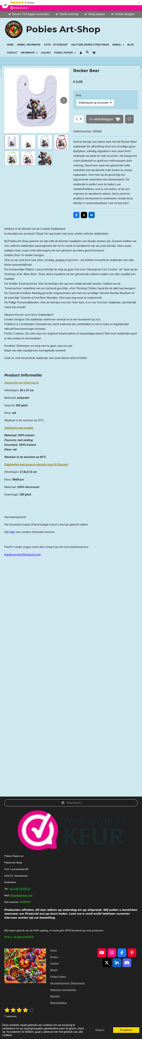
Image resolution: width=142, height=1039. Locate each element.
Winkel (53, 969)
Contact (54, 963)
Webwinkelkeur (58, 1002)
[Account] (80, 53)
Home (53, 950)
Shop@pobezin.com (21, 895)
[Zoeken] (87, 52)
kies (78, 95)
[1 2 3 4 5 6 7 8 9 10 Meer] (78, 119)
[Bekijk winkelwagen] (94, 53)
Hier (12, 532)
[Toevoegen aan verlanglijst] (129, 119)
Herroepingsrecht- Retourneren (67, 983)
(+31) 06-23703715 (19, 888)
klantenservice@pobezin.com (22, 554)
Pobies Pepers (58, 976)
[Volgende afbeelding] (63, 100)
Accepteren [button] (126, 1030)
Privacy (54, 956)
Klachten (55, 996)
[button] (11, 141)
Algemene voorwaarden (63, 989)
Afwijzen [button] (99, 1030)
